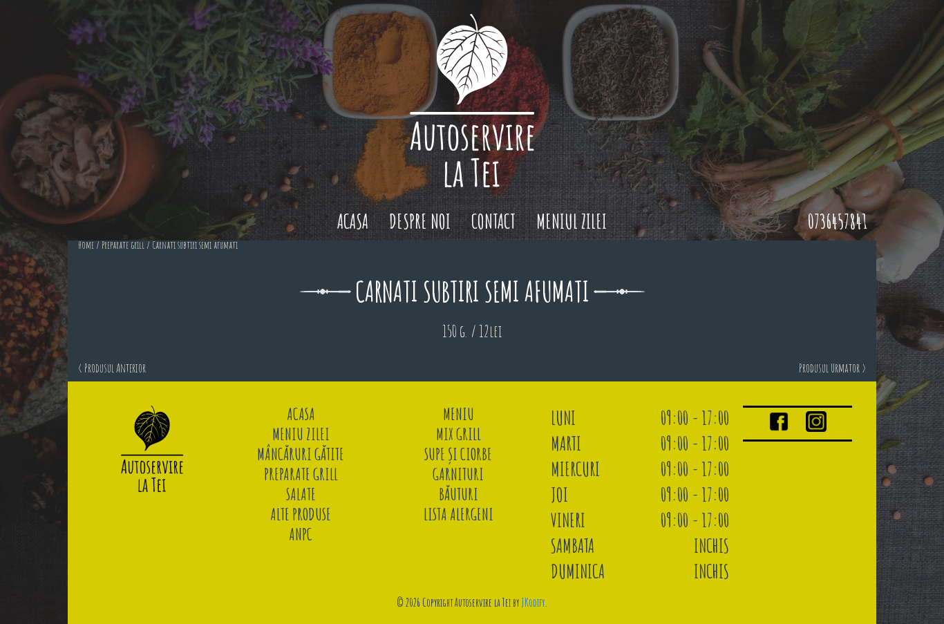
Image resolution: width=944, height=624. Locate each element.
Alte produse (300, 514)
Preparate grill (123, 245)
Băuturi (458, 494)
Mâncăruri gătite (300, 454)
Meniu (458, 414)
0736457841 (837, 221)
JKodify (533, 602)
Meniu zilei (301, 434)
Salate (301, 494)
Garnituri (458, 474)
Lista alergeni (458, 514)
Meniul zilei (571, 221)
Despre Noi (420, 221)
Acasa (352, 221)
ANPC (300, 534)
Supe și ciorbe (458, 454)
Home (86, 245)
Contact (493, 221)
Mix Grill (458, 434)
